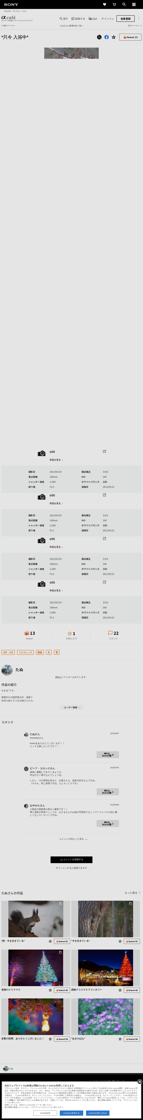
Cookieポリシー (32, 1105)
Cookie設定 (45, 1113)
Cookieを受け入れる (98, 1113)
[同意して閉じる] (139, 1081)
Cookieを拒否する (71, 1113)
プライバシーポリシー (41, 1107)
